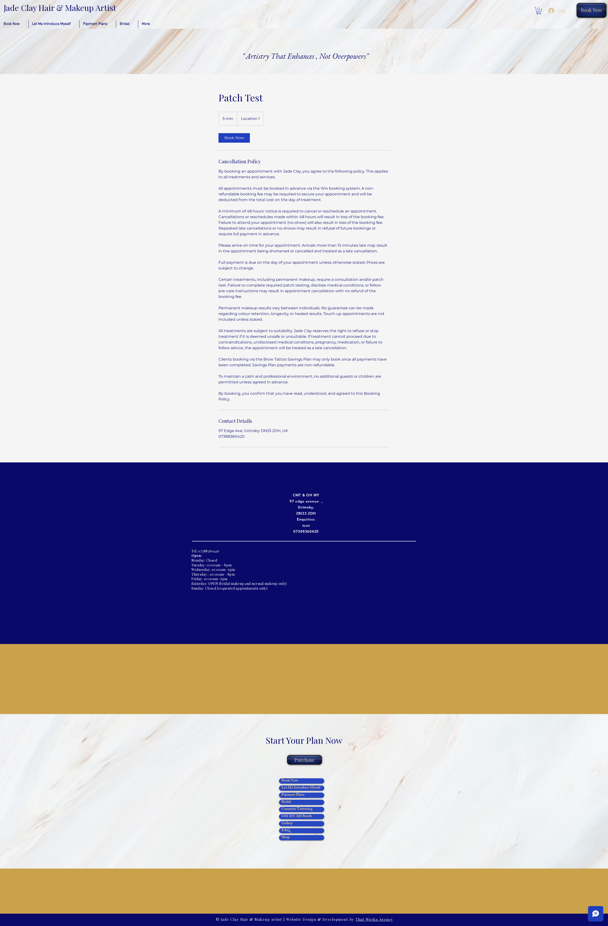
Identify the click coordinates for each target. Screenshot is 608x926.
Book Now (289, 781)
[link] (234, 138)
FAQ (285, 830)
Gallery (287, 823)
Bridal (286, 802)
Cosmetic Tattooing (297, 809)
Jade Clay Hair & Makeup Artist (60, 7)
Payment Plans (292, 795)
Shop (285, 837)
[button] (539, 10)
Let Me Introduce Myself (300, 788)
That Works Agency (374, 919)
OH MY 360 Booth (296, 816)
